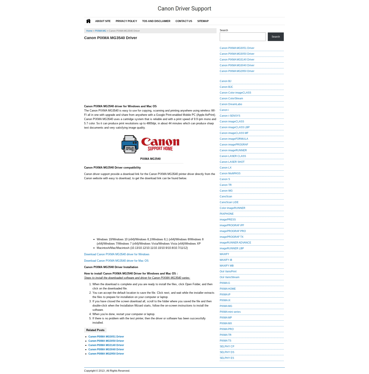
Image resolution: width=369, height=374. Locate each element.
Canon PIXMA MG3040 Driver (106, 349)
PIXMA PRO (227, 329)
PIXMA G (225, 283)
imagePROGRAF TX (231, 236)
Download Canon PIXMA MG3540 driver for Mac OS (116, 260)
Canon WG (226, 190)
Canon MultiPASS (230, 173)
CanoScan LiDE (229, 202)
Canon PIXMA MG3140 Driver (106, 345)
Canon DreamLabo (231, 104)
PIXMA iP (225, 294)
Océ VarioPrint (228, 271)
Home (89, 30)
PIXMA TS (225, 340)
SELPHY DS (227, 352)
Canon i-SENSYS (230, 115)
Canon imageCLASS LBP (235, 127)
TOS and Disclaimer (156, 21)
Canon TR (226, 184)
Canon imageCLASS (232, 121)
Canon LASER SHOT (232, 161)
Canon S (225, 179)
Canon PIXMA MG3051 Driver (106, 336)
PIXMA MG (100, 30)
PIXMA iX (225, 300)
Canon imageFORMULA (234, 138)
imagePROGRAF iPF (232, 225)
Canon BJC (226, 86)
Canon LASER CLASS (233, 156)
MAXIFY (224, 254)
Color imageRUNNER (232, 208)
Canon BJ (225, 81)
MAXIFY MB (227, 265)
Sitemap (203, 21)
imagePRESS (228, 219)
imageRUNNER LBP (232, 248)
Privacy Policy (126, 21)
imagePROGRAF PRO (233, 231)
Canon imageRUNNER (233, 150)
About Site (103, 21)
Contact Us (184, 21)
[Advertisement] (150, 72)
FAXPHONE (227, 213)
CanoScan (226, 196)
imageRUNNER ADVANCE (235, 242)
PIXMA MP (226, 317)
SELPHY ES (227, 357)
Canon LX (225, 167)
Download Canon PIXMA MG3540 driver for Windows (116, 254)
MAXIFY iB (226, 259)
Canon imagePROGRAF (234, 144)
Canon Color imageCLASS (235, 92)
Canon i (224, 110)
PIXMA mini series (230, 311)
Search (224, 30)
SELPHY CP (227, 346)
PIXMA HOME (228, 288)
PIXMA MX (226, 323)
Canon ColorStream (231, 98)
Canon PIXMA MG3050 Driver (106, 340)
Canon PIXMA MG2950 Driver (106, 353)
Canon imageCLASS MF (234, 133)
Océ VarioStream (229, 277)
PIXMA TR (225, 334)
